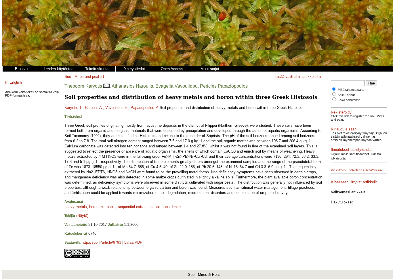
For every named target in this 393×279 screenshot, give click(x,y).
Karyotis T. (73, 107)
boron (93, 207)
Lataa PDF (133, 242)
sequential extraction (135, 207)
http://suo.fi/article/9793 (101, 242)
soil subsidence (168, 207)
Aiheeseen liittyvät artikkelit (354, 182)
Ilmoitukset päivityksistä (351, 149)
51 (102, 76)
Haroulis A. (94, 107)
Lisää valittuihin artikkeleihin (298, 76)
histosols (108, 207)
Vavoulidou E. (116, 107)
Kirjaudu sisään (343, 129)
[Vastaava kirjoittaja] (106, 86)
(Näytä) (82, 215)
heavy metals (75, 207)
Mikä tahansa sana (351, 89)
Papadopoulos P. (145, 107)
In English (13, 82)
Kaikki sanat (346, 95)
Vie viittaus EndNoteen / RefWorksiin (356, 170)
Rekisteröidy (341, 112)
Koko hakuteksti (349, 100)
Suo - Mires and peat (81, 76)
